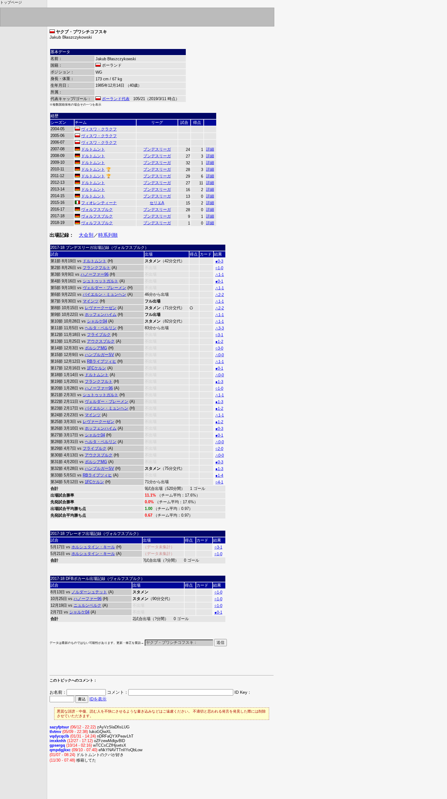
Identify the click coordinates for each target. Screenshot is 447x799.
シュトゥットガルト (100, 281)
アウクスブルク (101, 341)
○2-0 (219, 448)
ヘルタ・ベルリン (100, 328)
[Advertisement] (121, 663)
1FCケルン (96, 368)
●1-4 (219, 475)
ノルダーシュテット (89, 592)
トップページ (11, 2)
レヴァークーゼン (100, 307)
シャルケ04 (97, 321)
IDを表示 (97, 698)
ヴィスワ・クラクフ (99, 129)
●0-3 (219, 261)
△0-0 (219, 355)
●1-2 (219, 341)
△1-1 (219, 274)
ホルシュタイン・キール (93, 547)
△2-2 (219, 294)
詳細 (210, 149)
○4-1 (219, 482)
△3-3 (219, 328)
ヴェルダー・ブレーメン (104, 287)
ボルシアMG (96, 348)
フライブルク (99, 334)
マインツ (91, 301)
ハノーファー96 (95, 274)
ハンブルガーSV (99, 354)
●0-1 (219, 281)
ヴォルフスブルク (97, 209)
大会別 (86, 235)
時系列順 (108, 235)
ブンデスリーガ (157, 149)
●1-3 (219, 381)
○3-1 (219, 335)
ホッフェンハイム (100, 314)
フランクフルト (96, 267)
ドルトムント (93, 149)
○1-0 (219, 268)
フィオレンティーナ (99, 203)
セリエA (157, 203)
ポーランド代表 (116, 98)
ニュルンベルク (87, 605)
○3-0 (219, 348)
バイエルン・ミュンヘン (104, 294)
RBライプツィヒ (101, 361)
